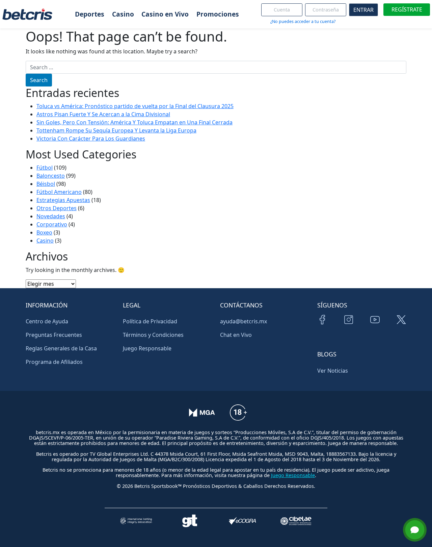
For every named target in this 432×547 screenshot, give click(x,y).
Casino (45, 240)
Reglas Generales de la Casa (61, 348)
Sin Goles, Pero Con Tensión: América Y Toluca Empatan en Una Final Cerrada (134, 122)
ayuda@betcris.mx (243, 321)
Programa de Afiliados (54, 362)
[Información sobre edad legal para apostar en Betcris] (238, 417)
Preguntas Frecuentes (54, 335)
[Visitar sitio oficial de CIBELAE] (296, 520)
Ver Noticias (332, 370)
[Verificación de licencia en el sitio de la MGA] (202, 417)
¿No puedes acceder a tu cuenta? (302, 21)
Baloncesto (50, 175)
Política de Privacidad (150, 321)
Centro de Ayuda (47, 321)
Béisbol (45, 184)
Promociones (217, 14)
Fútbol (44, 167)
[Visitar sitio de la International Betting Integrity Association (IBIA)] (136, 520)
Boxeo (44, 232)
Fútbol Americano (59, 192)
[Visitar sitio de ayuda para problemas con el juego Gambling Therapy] (189, 520)
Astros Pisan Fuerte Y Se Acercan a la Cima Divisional (103, 114)
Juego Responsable (147, 348)
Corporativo (51, 224)
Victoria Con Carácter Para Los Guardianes (90, 138)
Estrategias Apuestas (63, 200)
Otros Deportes (56, 208)
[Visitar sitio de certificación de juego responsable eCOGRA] (242, 520)
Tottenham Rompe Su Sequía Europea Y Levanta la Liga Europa (116, 130)
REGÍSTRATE (407, 9)
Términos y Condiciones (153, 335)
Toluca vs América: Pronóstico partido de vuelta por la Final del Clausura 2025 (135, 106)
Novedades (50, 216)
